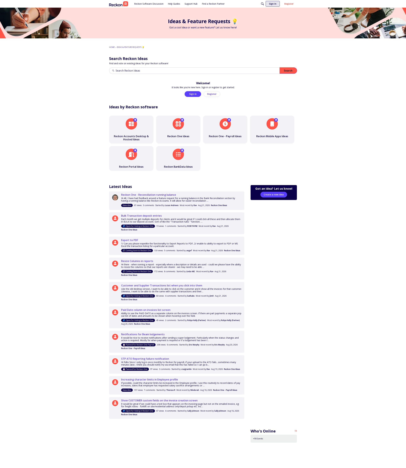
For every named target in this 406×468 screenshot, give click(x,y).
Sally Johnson (193, 410)
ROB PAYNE (192, 226)
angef (189, 250)
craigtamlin (186, 369)
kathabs (191, 296)
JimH (212, 296)
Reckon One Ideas (219, 205)
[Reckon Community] (118, 3)
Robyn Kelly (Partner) (196, 320)
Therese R (170, 390)
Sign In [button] (193, 93)
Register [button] (211, 93)
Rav (195, 205)
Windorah (194, 390)
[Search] (262, 4)
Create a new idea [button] (274, 194)
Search (288, 70)
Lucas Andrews (172, 205)
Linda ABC (190, 271)
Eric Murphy (194, 344)
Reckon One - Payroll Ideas (133, 348)
